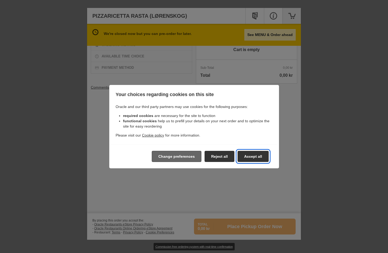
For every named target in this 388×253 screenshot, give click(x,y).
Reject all (219, 156)
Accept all (253, 156)
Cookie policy (153, 135)
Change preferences (176, 156)
